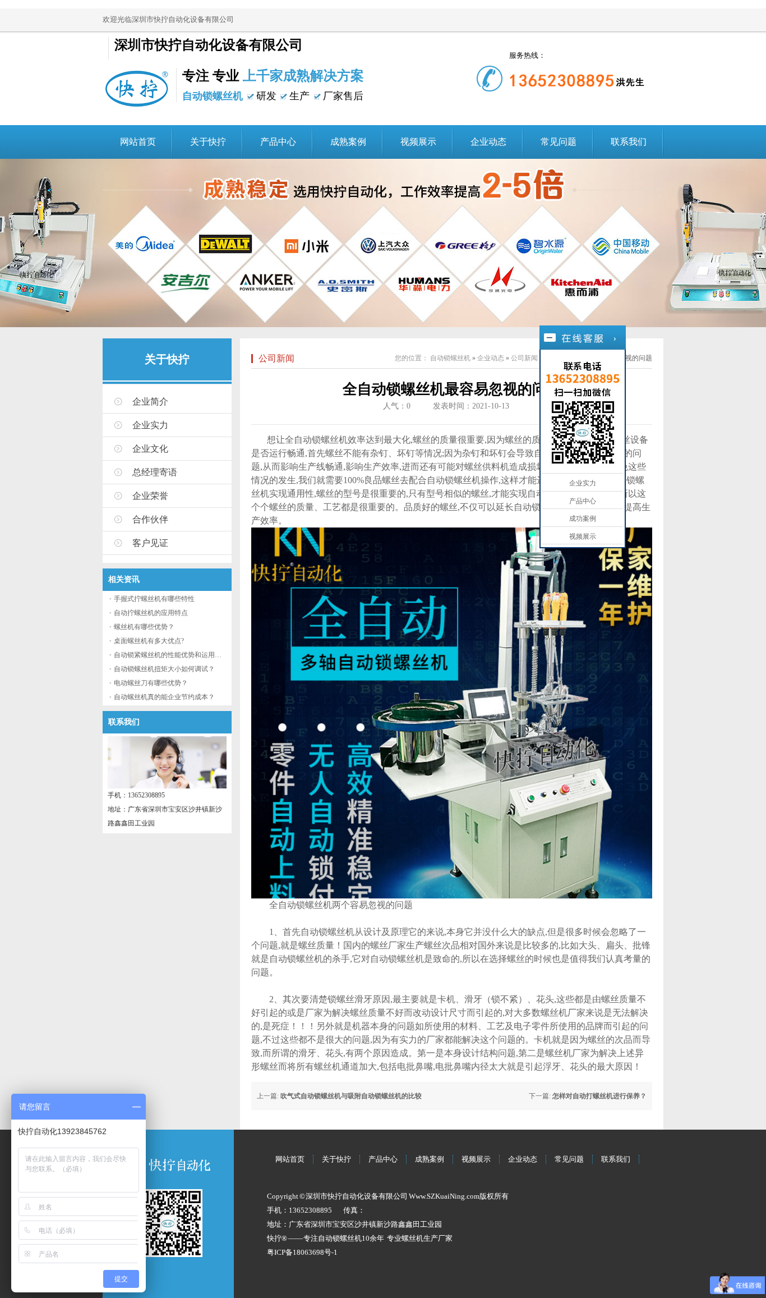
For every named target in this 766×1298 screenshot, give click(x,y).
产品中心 (278, 141)
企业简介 (150, 401)
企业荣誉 (150, 496)
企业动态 (488, 141)
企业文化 (150, 448)
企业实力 (150, 425)
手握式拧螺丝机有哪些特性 (154, 599)
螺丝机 (412, 1238)
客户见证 (150, 543)
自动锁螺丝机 (450, 358)
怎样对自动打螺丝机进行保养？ (599, 1096)
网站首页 (138, 141)
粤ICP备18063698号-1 (302, 1252)
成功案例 (582, 518)
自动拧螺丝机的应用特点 (151, 613)
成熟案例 (348, 141)
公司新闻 (276, 358)
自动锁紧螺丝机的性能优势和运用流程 (171, 655)
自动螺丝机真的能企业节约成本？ (164, 697)
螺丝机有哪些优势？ (144, 627)
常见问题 (558, 141)
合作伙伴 (150, 519)
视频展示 (418, 141)
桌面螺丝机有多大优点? (149, 641)
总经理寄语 (154, 472)
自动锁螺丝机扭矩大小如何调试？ (164, 669)
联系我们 (629, 141)
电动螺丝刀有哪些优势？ (151, 683)
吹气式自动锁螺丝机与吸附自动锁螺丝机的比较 (351, 1096)
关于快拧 (208, 141)
